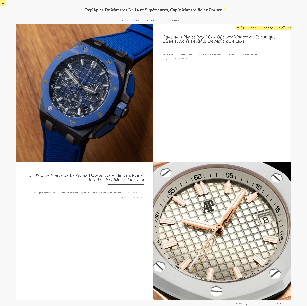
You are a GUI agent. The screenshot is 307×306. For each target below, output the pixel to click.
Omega (162, 20)
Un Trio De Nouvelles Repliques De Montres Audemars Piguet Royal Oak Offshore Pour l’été (86, 177)
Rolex (125, 20)
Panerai (150, 20)
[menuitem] (127, 20)
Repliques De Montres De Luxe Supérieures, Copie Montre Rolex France (153, 9)
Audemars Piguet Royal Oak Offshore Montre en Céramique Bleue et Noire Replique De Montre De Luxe (219, 39)
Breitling (176, 20)
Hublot (137, 20)
